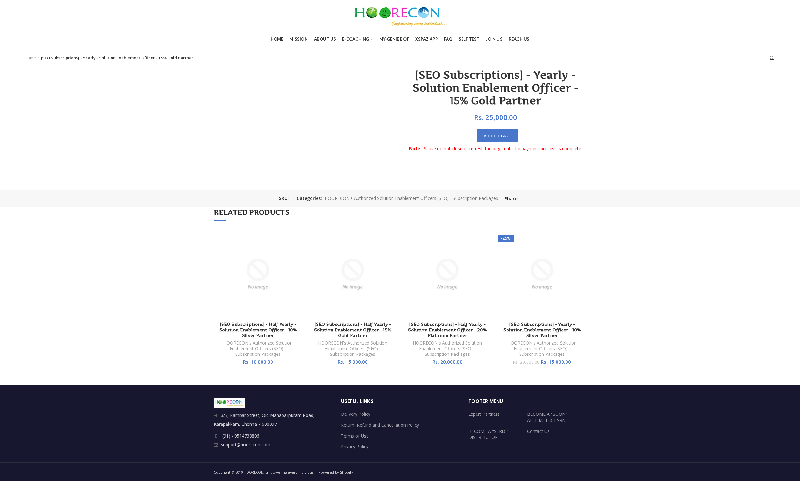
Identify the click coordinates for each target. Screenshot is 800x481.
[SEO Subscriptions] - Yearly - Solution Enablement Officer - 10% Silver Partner (542, 329)
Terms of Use (355, 436)
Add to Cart (498, 136)
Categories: (309, 198)
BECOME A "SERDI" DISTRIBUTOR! (488, 434)
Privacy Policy (354, 446)
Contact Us (538, 431)
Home (30, 58)
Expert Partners (484, 414)
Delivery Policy (355, 414)
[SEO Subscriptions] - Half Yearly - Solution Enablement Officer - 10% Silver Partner (258, 329)
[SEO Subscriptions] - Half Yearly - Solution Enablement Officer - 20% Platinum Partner (447, 329)
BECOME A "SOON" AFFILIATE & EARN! (547, 417)
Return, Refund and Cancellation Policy (380, 425)
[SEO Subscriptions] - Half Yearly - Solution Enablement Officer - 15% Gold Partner (352, 329)
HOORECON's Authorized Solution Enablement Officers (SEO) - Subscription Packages (411, 198)
